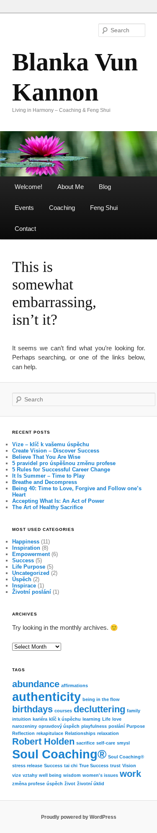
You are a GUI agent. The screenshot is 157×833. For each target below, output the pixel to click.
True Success (93, 765)
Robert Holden (43, 741)
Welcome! (28, 186)
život (69, 783)
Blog (105, 186)
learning (91, 719)
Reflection (23, 733)
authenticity (46, 697)
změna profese (28, 783)
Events (24, 207)
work (130, 773)
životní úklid (90, 783)
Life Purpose (28, 567)
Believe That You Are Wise (46, 457)
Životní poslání (31, 592)
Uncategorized (30, 573)
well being (50, 775)
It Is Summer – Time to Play (48, 476)
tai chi (70, 765)
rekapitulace (49, 733)
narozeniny (24, 726)
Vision (129, 765)
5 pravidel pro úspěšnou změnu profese (64, 463)
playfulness (94, 726)
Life (106, 719)
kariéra (40, 719)
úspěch (54, 783)
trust (115, 765)
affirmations (74, 685)
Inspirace (24, 585)
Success (23, 560)
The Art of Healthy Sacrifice (47, 507)
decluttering (99, 709)
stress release (27, 765)
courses (63, 710)
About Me (70, 186)
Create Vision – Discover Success (55, 451)
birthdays (32, 709)
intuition (21, 719)
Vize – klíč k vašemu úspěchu (50, 444)
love (116, 719)
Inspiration (26, 548)
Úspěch (21, 579)
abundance (35, 684)
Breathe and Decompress (44, 482)
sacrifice (85, 742)
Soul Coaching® (59, 754)
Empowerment (31, 554)
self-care (105, 742)
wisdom (72, 775)
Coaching (62, 207)
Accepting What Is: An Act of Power (58, 501)
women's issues (100, 775)
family (133, 710)
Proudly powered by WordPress (78, 817)
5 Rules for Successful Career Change (61, 469)
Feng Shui (104, 207)
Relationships (80, 733)
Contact (25, 228)
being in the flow (101, 699)
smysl (123, 742)
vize (16, 775)
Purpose (135, 726)
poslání (116, 726)
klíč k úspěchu (65, 719)
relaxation (108, 733)
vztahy (30, 775)
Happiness (25, 541)
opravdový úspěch (59, 726)
